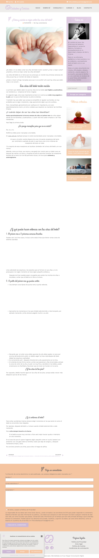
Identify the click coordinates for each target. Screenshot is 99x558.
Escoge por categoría (78, 94)
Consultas (57, 8)
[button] (41, 536)
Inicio (38, 8)
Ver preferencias (36, 551)
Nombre (8, 477)
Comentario (9, 490)
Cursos (69, 8)
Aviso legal (32, 555)
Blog (79, 8)
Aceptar (9, 551)
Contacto (88, 8)
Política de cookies (14, 555)
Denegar (22, 551)
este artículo (12, 136)
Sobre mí (46, 8)
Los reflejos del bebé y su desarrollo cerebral (77, 127)
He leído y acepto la (21, 509)
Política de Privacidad (24, 555)
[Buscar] (89, 88)
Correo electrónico (12, 483)
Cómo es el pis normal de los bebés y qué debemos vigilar (78, 152)
